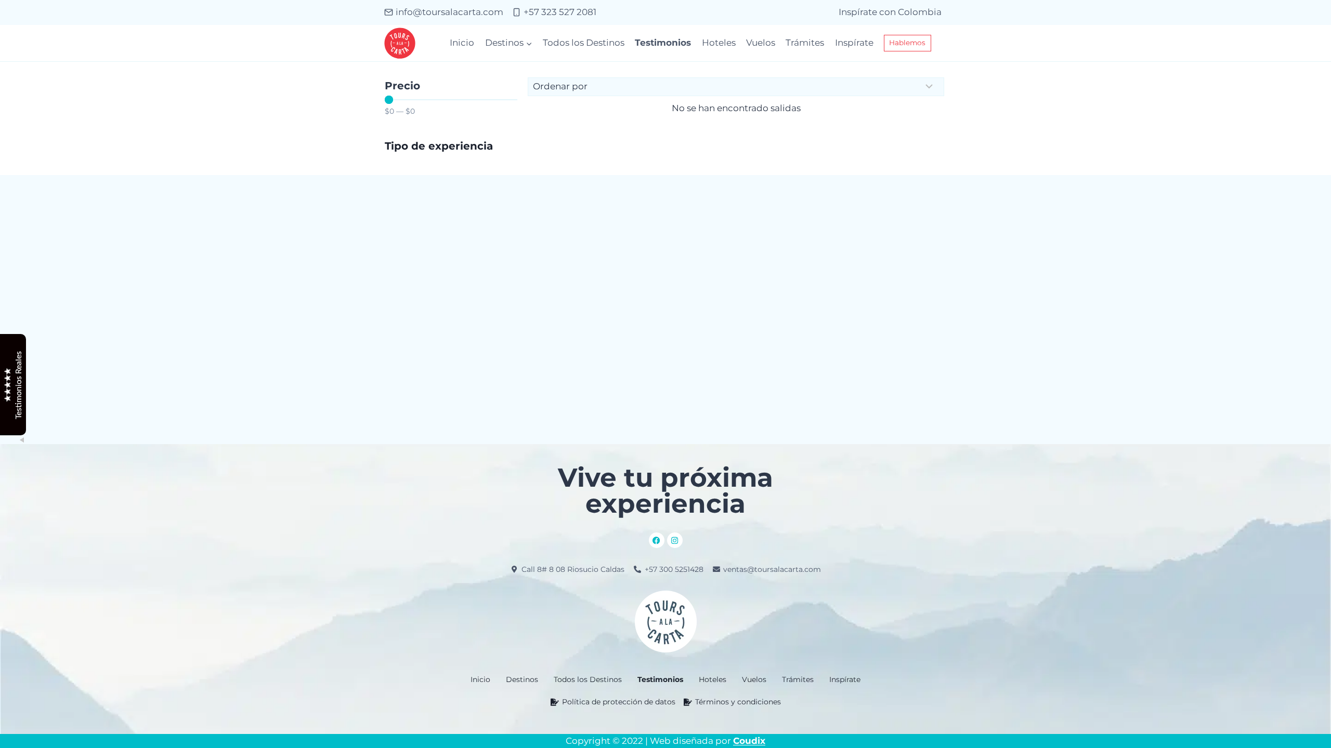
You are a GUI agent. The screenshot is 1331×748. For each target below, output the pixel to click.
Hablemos (907, 42)
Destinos (522, 679)
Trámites (805, 42)
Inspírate (854, 42)
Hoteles (719, 42)
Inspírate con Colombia (890, 12)
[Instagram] (675, 540)
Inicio (462, 42)
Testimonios (663, 42)
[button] (522, 679)
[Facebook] (656, 540)
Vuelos (760, 42)
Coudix (749, 741)
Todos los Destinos (583, 42)
